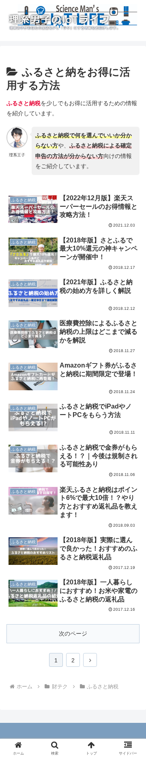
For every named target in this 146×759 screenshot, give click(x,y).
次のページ (73, 633)
